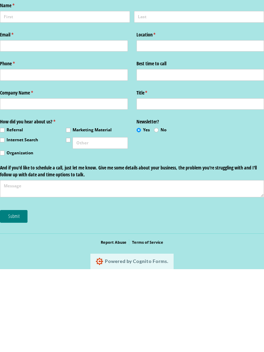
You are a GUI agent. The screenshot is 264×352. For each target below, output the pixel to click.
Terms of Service (147, 242)
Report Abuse (113, 242)
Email (15, 34)
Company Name (24, 92)
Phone (15, 63)
